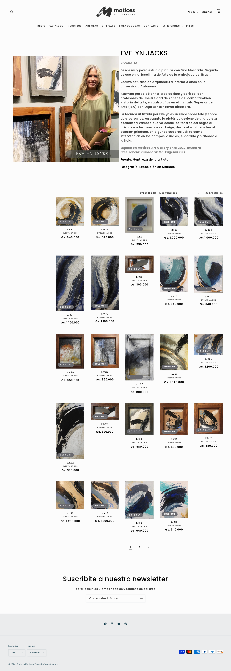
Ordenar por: (148, 192)
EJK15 (105, 513)
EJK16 (70, 513)
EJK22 (70, 462)
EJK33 (174, 230)
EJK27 (139, 384)
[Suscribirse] (141, 598)
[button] (12, 12)
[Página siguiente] (148, 547)
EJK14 (174, 296)
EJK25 (208, 359)
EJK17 (208, 438)
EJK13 (208, 296)
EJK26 (174, 374)
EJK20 (104, 424)
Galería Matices (25, 664)
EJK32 (208, 230)
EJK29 (70, 372)
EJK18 (174, 439)
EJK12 (139, 523)
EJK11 (174, 522)
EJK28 (104, 372)
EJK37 (70, 229)
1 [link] (130, 547)
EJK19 (139, 439)
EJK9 (139, 236)
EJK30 (104, 314)
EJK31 (70, 315)
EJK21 (139, 277)
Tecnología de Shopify (46, 664)
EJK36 (104, 229)
